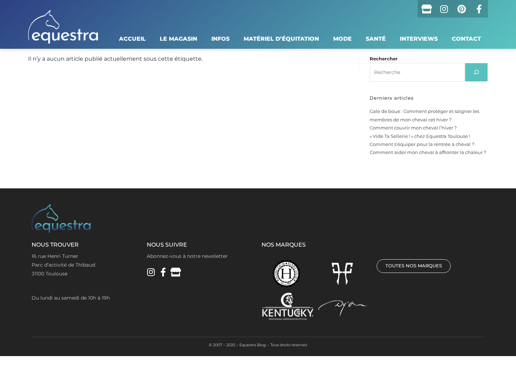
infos (220, 38)
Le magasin (178, 38)
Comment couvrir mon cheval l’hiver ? (413, 128)
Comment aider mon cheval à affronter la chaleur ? (428, 152)
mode (342, 38)
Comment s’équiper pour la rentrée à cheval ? (422, 144)
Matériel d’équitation (281, 38)
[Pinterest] (461, 9)
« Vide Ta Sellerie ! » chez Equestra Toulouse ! (420, 136)
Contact (466, 38)
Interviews (419, 38)
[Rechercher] (476, 72)
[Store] (426, 9)
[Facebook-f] (479, 9)
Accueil (132, 38)
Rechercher (384, 58)
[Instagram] (444, 9)
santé (376, 38)
